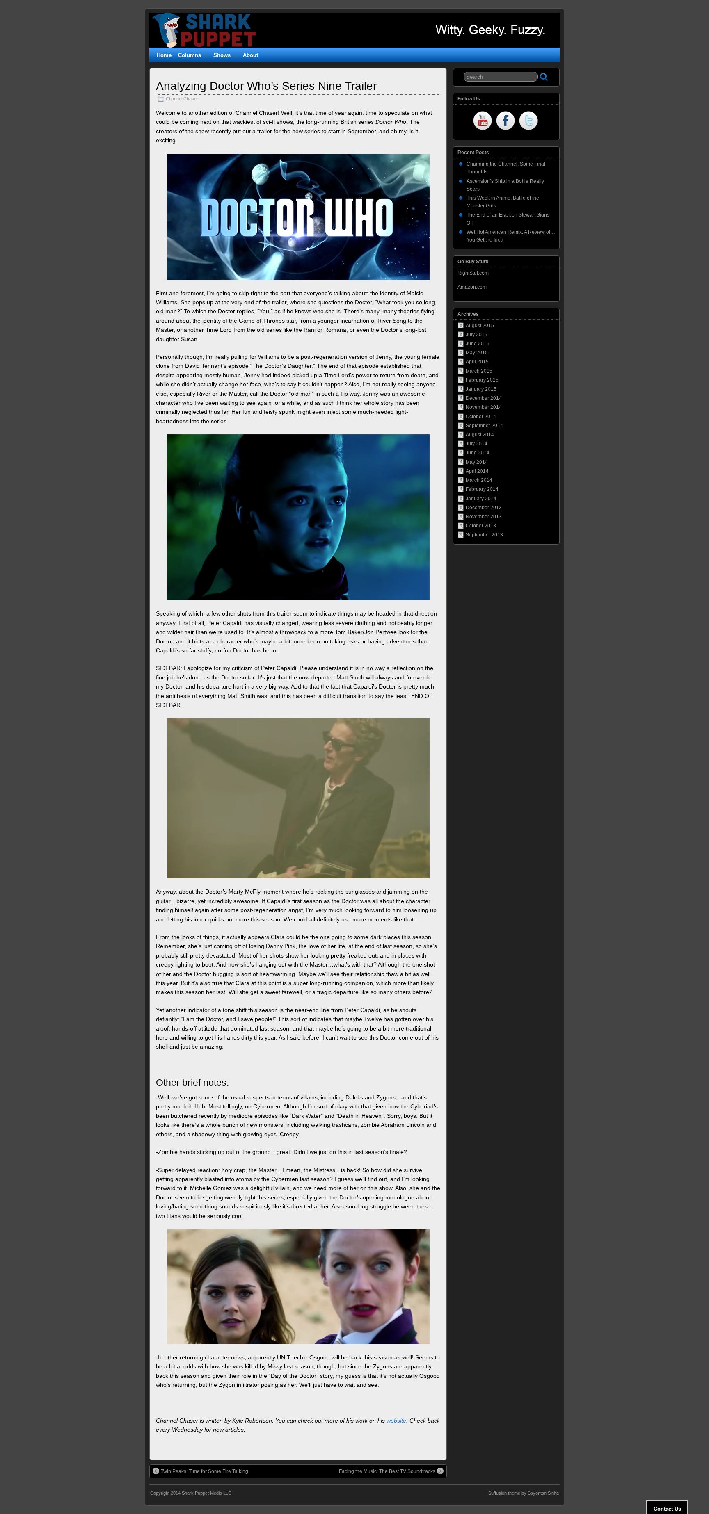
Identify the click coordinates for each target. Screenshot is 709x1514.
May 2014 (477, 462)
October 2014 (481, 417)
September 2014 (484, 426)
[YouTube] (482, 121)
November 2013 (484, 517)
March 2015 (479, 371)
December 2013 (484, 508)
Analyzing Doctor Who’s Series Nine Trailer (266, 86)
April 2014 (477, 471)
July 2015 (476, 334)
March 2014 (479, 480)
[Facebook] (505, 121)
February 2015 (482, 380)
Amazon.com (472, 287)
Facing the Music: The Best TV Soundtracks (387, 1471)
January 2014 (481, 499)
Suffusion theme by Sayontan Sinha (523, 1493)
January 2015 (481, 389)
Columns (189, 55)
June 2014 (477, 453)
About (250, 55)
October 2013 (481, 526)
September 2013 (484, 535)
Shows (222, 55)
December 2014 (484, 398)
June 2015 (477, 344)
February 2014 (482, 489)
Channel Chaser (182, 98)
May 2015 (477, 353)
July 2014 (476, 444)
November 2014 (484, 407)
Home (164, 55)
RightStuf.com (473, 273)
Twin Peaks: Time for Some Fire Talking (204, 1471)
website (396, 1420)
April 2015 (477, 362)
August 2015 (480, 325)
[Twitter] (528, 121)
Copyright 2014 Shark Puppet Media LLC (190, 1493)
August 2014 (480, 435)
